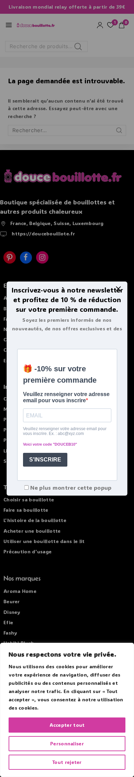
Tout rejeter (67, 762)
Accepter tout (67, 725)
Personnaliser (67, 743)
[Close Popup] (118, 288)
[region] (67, 710)
